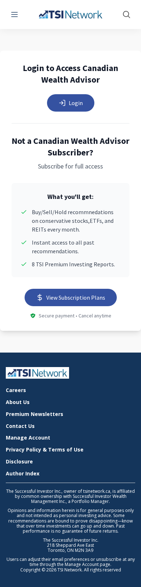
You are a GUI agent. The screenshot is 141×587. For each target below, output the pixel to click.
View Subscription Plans (75, 297)
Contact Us (20, 426)
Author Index (22, 474)
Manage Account (28, 438)
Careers (16, 390)
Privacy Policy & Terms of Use (45, 450)
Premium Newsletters (34, 414)
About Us (18, 402)
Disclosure (19, 462)
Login (76, 103)
